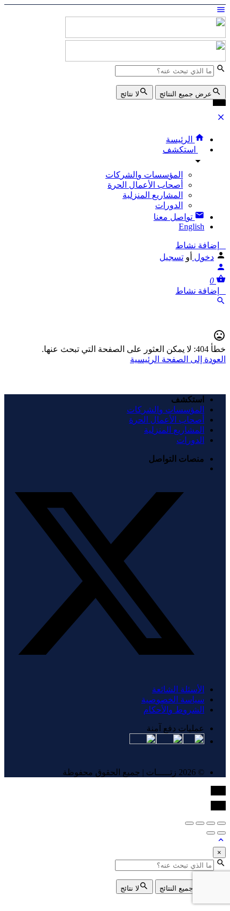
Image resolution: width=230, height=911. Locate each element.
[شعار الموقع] (145, 35)
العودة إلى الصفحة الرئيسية (178, 359)
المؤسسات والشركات (144, 174)
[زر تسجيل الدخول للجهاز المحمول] (221, 268)
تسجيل (171, 257)
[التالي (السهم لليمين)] (210, 833)
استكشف (180, 149)
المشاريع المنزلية (152, 195)
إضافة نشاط (197, 245)
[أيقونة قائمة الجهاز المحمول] (115, 11)
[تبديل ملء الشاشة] (200, 823)
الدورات (169, 205)
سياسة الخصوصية (172, 699)
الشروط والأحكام (173, 709)
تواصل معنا (174, 216)
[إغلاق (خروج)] (221, 823)
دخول (203, 257)
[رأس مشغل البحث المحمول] (221, 302)
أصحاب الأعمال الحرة (145, 184)
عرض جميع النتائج (185, 94)
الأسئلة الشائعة (178, 689)
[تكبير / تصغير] (189, 823)
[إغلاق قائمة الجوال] (221, 119)
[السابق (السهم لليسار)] (221, 833)
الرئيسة (180, 139)
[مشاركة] (210, 823)
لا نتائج (129, 94)
